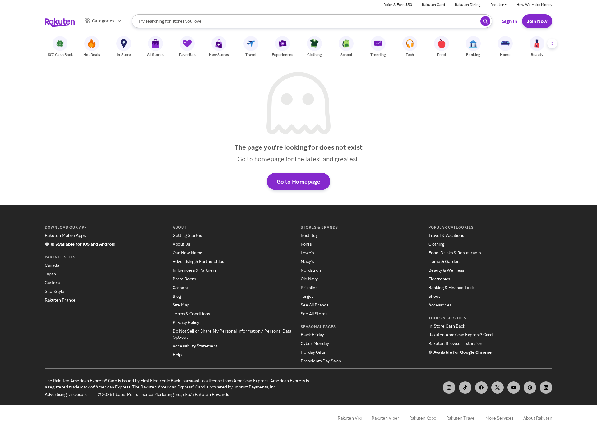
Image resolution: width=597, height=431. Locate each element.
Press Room (184, 278)
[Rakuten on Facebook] (481, 387)
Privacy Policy (186, 322)
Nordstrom (311, 270)
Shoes (434, 296)
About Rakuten (537, 417)
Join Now (537, 21)
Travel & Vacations (446, 235)
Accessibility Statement (195, 345)
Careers (180, 287)
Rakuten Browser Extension (455, 343)
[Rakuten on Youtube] (513, 387)
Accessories (439, 304)
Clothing (436, 244)
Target (307, 296)
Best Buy (309, 235)
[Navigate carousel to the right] (552, 43)
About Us (181, 244)
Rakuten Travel (460, 417)
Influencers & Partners (194, 270)
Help (177, 354)
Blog (177, 296)
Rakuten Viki (350, 417)
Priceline (309, 287)
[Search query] (485, 21)
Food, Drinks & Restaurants (454, 252)
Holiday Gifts (313, 352)
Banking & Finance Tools (451, 287)
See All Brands (314, 304)
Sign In (509, 21)
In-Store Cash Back (446, 326)
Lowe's (307, 252)
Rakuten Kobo (422, 417)
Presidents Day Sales (321, 360)
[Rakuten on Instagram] (449, 387)
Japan (50, 273)
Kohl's (306, 244)
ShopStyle (54, 291)
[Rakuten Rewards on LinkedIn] (546, 387)
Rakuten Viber (385, 417)
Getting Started (187, 235)
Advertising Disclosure (66, 394)
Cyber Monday (315, 343)
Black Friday (312, 334)
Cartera (52, 282)
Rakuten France (60, 299)
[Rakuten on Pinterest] (530, 387)
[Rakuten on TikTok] (465, 387)
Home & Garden (444, 261)
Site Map (181, 304)
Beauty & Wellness (446, 270)
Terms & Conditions (191, 313)
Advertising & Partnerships (198, 261)
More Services (499, 417)
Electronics (439, 278)
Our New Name (187, 252)
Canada (52, 265)
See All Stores (314, 313)
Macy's (307, 261)
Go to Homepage (298, 181)
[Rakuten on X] (497, 387)
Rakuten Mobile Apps (65, 235)
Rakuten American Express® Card (460, 334)
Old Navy (309, 278)
